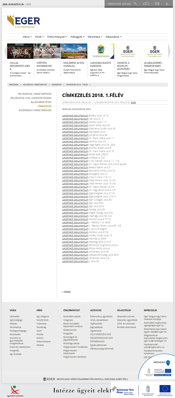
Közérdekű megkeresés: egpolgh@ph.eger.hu (155, 324)
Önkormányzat (44, 341)
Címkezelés (57, 85)
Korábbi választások (126, 327)
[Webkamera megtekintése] (157, 3)
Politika (40, 334)
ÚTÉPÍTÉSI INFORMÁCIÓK (44, 64)
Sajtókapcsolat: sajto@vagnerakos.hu (154, 345)
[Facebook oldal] (146, 3)
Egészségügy (16, 320)
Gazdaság (41, 327)
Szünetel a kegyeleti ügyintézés (123, 66)
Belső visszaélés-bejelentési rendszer (73, 325)
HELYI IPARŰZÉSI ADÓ (100, 334)
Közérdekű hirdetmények (35, 110)
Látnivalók (14, 316)
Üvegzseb (68, 320)
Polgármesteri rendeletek (75, 347)
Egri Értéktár (16, 354)
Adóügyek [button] (76, 36)
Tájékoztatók (96, 323)
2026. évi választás (126, 323)
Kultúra (40, 337)
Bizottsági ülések (71, 343)
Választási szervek (125, 316)
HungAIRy (14, 350)
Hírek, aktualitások (99, 320)
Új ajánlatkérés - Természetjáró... (153, 64)
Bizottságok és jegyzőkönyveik (70, 338)
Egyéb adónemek (98, 345)
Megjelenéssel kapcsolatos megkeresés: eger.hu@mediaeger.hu (156, 338)
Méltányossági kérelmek (101, 348)
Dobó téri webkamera (20, 347)
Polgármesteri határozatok (70, 352)
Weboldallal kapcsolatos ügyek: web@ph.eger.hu (155, 330)
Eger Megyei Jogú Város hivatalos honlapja (155, 317)
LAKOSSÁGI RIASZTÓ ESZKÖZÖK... (100, 64)
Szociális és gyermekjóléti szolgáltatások (16, 340)
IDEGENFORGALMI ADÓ (101, 337)
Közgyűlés (68, 333)
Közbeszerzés (70, 329)
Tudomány (41, 323)
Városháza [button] (94, 36)
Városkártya (15, 327)
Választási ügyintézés (127, 320)
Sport (39, 330)
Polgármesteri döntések (74, 356)
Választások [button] (113, 36)
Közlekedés (15, 334)
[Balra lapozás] (5, 51)
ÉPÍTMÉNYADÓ (97, 341)
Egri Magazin (43, 316)
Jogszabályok (96, 327)
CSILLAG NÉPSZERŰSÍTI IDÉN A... (20, 66)
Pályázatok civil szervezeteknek (31, 98)
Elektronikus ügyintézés (101, 316)
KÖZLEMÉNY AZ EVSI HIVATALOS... (73, 64)
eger (133, 102)
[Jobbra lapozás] (170, 51)
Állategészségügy (18, 330)
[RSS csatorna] (167, 3)
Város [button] (26, 36)
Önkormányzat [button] (56, 36)
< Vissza (66, 291)
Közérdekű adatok (71, 316)
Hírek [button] (38, 36)
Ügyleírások (96, 330)
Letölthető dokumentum (75, 115)
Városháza (13, 85)
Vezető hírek (42, 320)
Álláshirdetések (41, 102)
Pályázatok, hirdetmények (35, 85)
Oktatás (13, 323)
